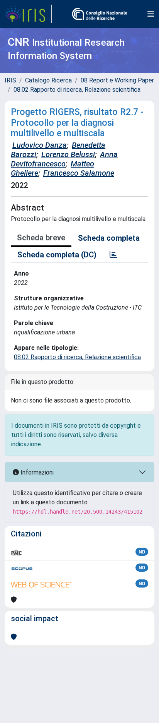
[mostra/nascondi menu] (150, 14)
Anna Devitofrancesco (64, 159)
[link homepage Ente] (99, 14)
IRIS (10, 80)
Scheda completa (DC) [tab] (56, 254)
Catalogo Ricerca (48, 80)
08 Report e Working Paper (117, 80)
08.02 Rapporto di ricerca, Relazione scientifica (77, 89)
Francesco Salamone (78, 173)
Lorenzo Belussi (68, 154)
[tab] (113, 255)
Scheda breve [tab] (41, 237)
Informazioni (36, 472)
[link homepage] (28, 14)
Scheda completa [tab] (109, 238)
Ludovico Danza (39, 145)
